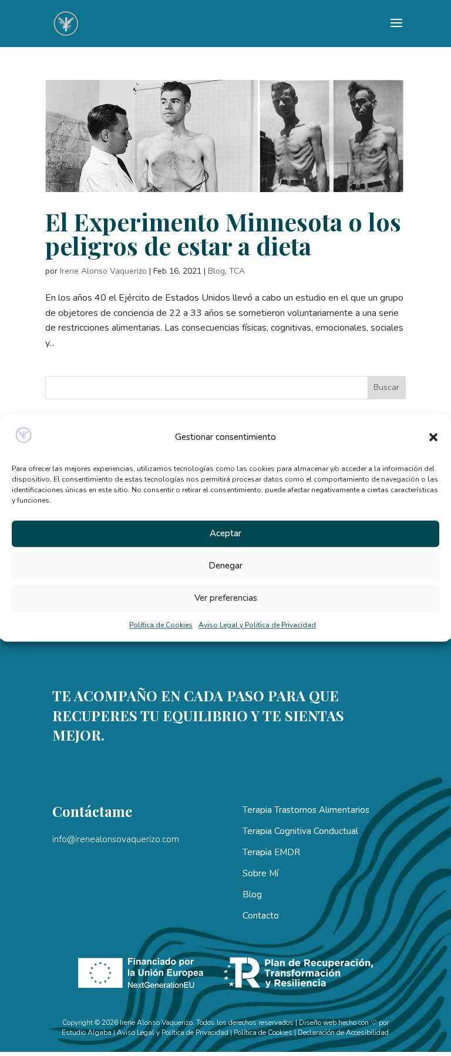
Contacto (261, 916)
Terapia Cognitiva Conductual (300, 831)
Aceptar (225, 534)
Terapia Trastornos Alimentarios (306, 810)
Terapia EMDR (271, 852)
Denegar (225, 566)
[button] (433, 437)
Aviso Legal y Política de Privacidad (257, 625)
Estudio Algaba (87, 1032)
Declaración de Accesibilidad (343, 1032)
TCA (237, 271)
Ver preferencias (225, 598)
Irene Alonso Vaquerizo (103, 271)
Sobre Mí (260, 873)
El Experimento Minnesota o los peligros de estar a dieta (223, 233)
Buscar (386, 387)
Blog (216, 271)
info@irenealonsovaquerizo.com (115, 839)
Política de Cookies (161, 625)
